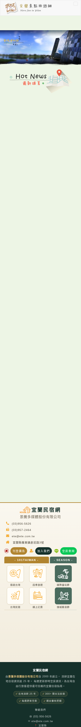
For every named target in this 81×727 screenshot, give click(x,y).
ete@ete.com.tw (40, 721)
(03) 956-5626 (40, 716)
